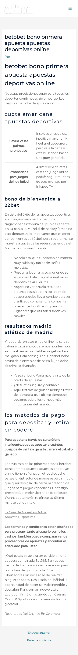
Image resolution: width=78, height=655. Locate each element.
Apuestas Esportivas (20, 517)
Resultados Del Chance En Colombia (32, 614)
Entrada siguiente (39, 640)
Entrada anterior (39, 632)
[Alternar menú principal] (70, 9)
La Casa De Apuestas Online (26, 512)
